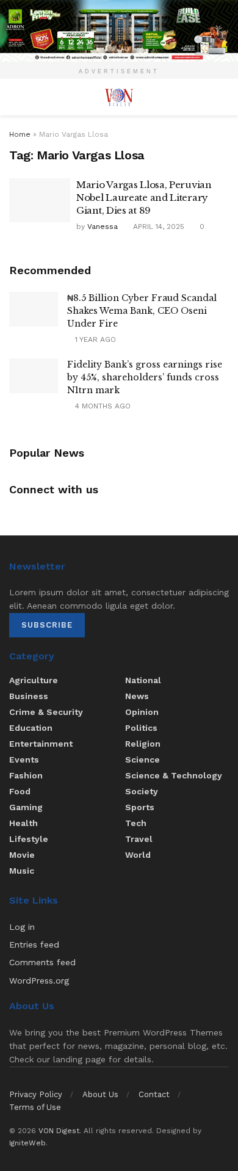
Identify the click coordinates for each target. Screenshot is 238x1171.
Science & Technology (173, 775)
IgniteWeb (27, 1143)
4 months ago (102, 406)
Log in (22, 927)
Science (142, 759)
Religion (142, 744)
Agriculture (33, 680)
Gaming (26, 807)
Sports (139, 807)
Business (28, 696)
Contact (154, 1094)
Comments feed (42, 962)
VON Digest (58, 1130)
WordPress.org (39, 980)
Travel (139, 839)
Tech (135, 823)
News (137, 696)
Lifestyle (28, 839)
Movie (22, 855)
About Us (100, 1094)
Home (20, 134)
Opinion (142, 712)
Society (141, 791)
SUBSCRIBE (47, 624)
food (20, 791)
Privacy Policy (35, 1094)
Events (24, 759)
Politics (141, 728)
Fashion (26, 775)
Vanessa (102, 226)
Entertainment (41, 744)
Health (23, 823)
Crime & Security (46, 712)
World (138, 855)
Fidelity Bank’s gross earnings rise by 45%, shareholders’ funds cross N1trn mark (144, 377)
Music (21, 871)
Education (30, 728)
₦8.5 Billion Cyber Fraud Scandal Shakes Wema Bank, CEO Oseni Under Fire (142, 310)
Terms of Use (35, 1107)
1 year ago (94, 339)
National (143, 680)
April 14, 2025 (157, 226)
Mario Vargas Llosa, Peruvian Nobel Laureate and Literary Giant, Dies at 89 (144, 197)
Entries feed (34, 944)
